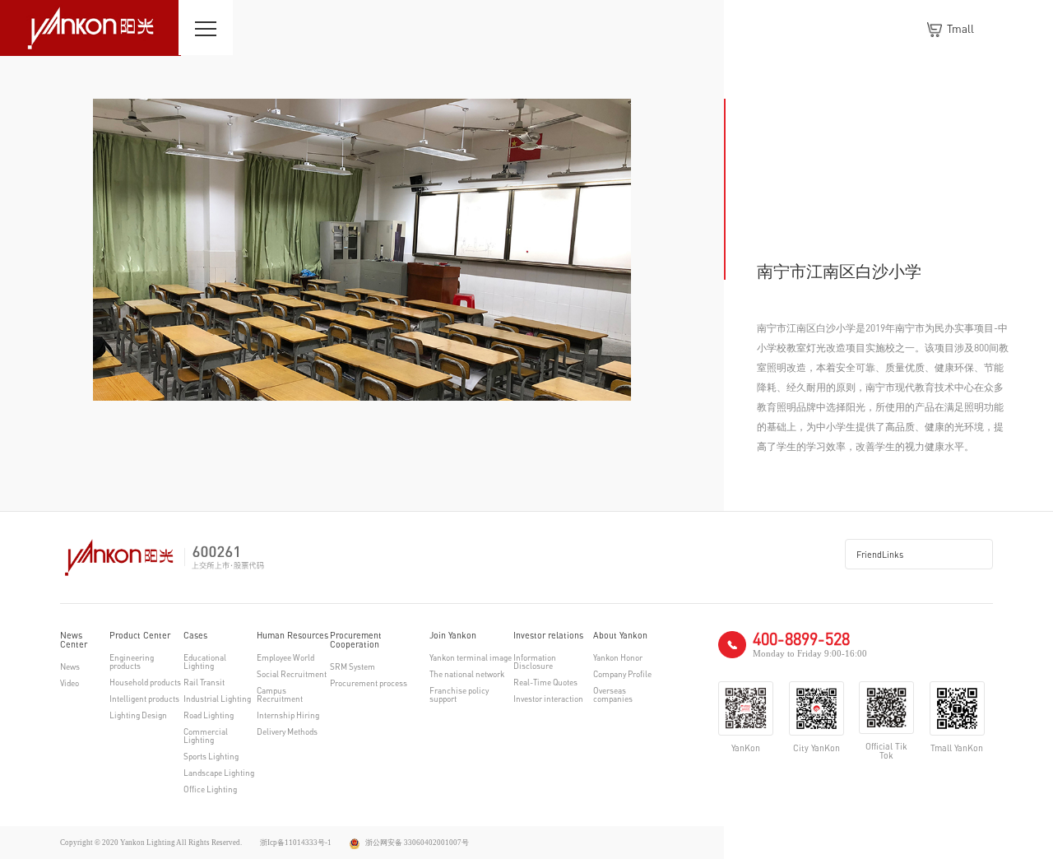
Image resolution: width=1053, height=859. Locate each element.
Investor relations (548, 635)
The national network (466, 674)
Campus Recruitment (280, 694)
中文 (1003, 28)
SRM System (352, 666)
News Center (73, 639)
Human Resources (292, 635)
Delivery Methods (287, 731)
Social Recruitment (292, 674)
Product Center (139, 635)
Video (69, 683)
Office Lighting (210, 789)
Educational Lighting (204, 661)
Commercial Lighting (205, 735)
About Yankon (620, 635)
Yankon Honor (617, 657)
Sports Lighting (211, 756)
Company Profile (622, 674)
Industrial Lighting (217, 698)
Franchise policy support (459, 694)
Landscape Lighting (218, 772)
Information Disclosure (534, 661)
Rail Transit (204, 682)
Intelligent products (144, 698)
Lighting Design (138, 715)
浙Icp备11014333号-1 (296, 842)
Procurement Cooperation (356, 639)
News (70, 666)
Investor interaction (548, 698)
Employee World (285, 657)
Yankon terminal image (470, 657)
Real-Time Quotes (545, 682)
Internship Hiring (288, 715)
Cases (195, 635)
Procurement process (368, 683)
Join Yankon (452, 635)
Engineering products (131, 661)
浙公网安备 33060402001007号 (416, 842)
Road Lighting (208, 715)
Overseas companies (613, 694)
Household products (145, 682)
